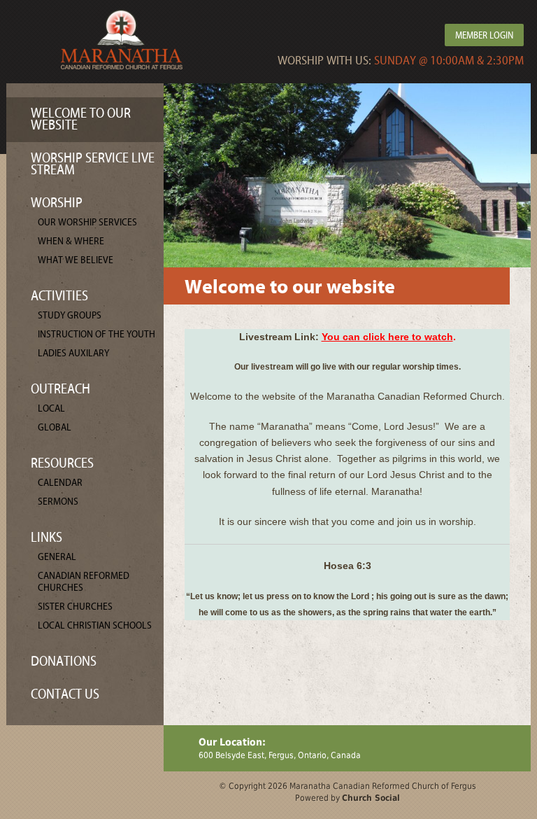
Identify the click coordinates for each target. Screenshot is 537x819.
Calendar (60, 483)
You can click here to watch (387, 336)
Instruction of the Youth (96, 334)
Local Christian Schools (95, 625)
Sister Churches (75, 606)
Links (46, 537)
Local (51, 408)
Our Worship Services (87, 222)
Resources (62, 463)
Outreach (60, 389)
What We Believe (75, 260)
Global (54, 427)
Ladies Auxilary (73, 353)
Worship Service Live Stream (93, 164)
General (57, 557)
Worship (57, 203)
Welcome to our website (81, 119)
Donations (63, 661)
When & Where (71, 241)
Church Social (371, 798)
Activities (59, 296)
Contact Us (65, 694)
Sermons (58, 501)
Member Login (484, 35)
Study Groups (69, 315)
